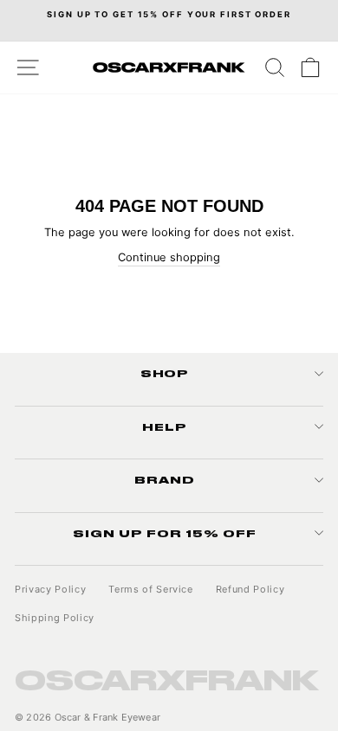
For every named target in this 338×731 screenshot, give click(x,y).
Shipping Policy (54, 618)
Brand (164, 479)
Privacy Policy (50, 589)
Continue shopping (169, 257)
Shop (165, 373)
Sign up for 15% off (165, 533)
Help (164, 426)
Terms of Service (150, 589)
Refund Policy (250, 589)
